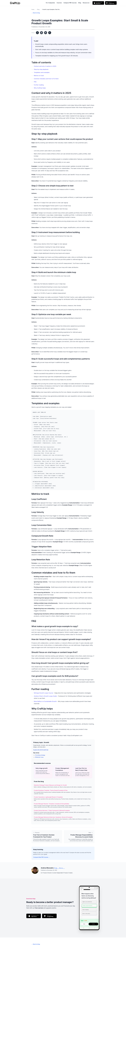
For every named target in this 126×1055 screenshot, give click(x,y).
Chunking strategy (40, 755)
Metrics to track (39, 75)
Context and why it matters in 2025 (45, 66)
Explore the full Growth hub (40, 750)
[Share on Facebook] (45, 32)
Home (33, 9)
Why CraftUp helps (40, 88)
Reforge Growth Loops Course (43, 693)
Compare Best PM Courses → (41, 857)
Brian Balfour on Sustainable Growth (45, 701)
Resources (86, 2)
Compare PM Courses (70, 2)
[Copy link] (49, 32)
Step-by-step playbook (41, 69)
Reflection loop (39, 757)
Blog (79, 2)
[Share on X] (37, 32)
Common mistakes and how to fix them (46, 78)
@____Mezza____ (60, 868)
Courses (59, 2)
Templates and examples (42, 72)
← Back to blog (36, 13)
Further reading (39, 85)
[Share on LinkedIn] (41, 32)
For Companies (50, 2)
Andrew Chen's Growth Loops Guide (45, 696)
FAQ (35, 82)
